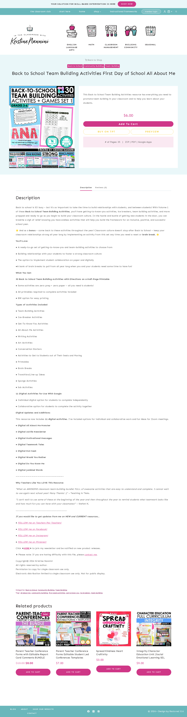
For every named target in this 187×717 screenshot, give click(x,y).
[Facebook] (88, 711)
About (24, 709)
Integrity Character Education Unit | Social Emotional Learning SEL (150, 654)
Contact (32, 713)
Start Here (64, 11)
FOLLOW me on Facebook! (32, 529)
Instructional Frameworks (123, 11)
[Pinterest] (98, 711)
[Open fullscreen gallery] (72, 149)
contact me (90, 554)
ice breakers (85, 593)
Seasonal (150, 45)
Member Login (151, 12)
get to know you (72, 593)
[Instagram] (93, 711)
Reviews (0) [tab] (101, 187)
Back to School (75, 66)
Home (82, 11)
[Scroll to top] (180, 706)
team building (97, 593)
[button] (17, 160)
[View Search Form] (176, 11)
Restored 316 (176, 711)
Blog (13, 709)
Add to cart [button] (33, 672)
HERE (27, 548)
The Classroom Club (40, 11)
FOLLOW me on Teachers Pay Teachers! (39, 522)
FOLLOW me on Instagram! (33, 535)
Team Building (112, 66)
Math (91, 45)
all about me (26, 593)
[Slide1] (41, 118)
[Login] (164, 11)
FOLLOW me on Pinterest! (32, 542)
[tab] (38, 148)
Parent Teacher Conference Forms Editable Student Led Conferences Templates (72, 654)
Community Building (94, 66)
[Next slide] (73, 160)
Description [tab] (86, 187)
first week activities (57, 593)
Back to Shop (95, 60)
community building (39, 593)
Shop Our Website (43, 709)
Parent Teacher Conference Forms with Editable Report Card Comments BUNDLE (32, 654)
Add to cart (128, 124)
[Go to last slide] (10, 160)
